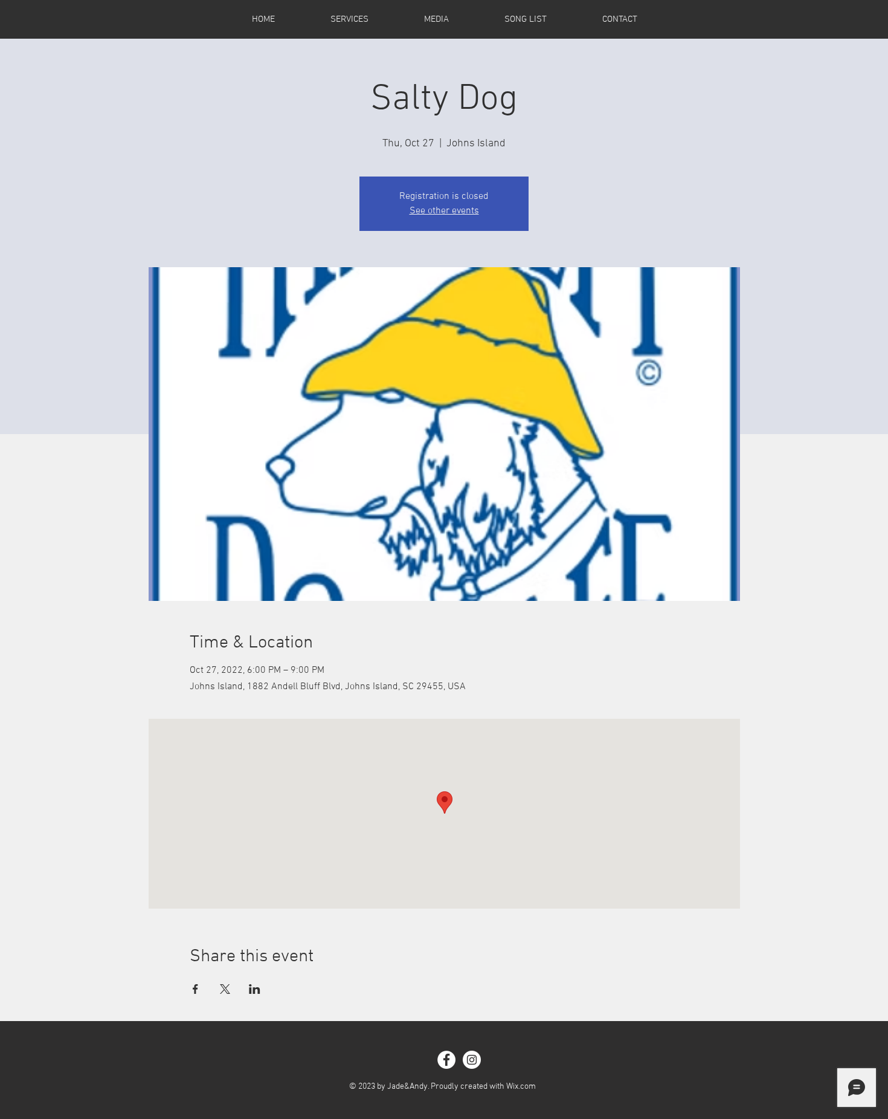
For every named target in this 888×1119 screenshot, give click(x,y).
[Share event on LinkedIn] (254, 989)
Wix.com (521, 1087)
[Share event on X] (225, 989)
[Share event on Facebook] (195, 989)
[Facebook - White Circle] (446, 1060)
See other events (444, 211)
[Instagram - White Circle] (472, 1060)
